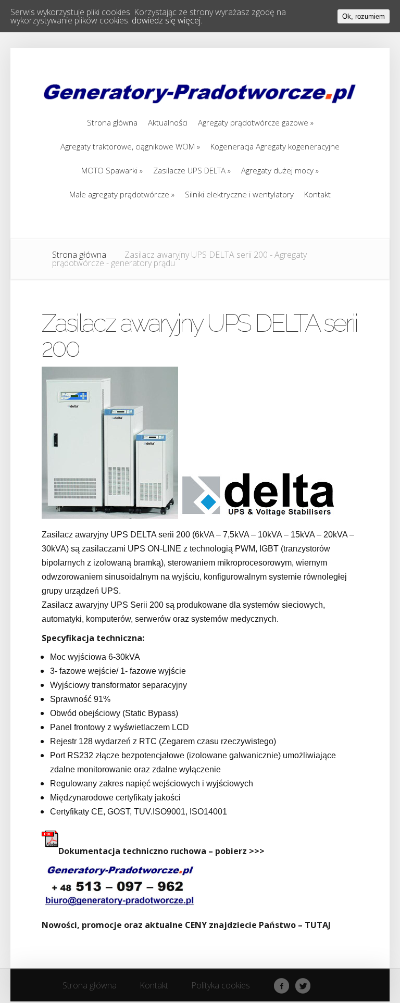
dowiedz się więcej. (167, 20)
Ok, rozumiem (363, 16)
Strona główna (79, 254)
